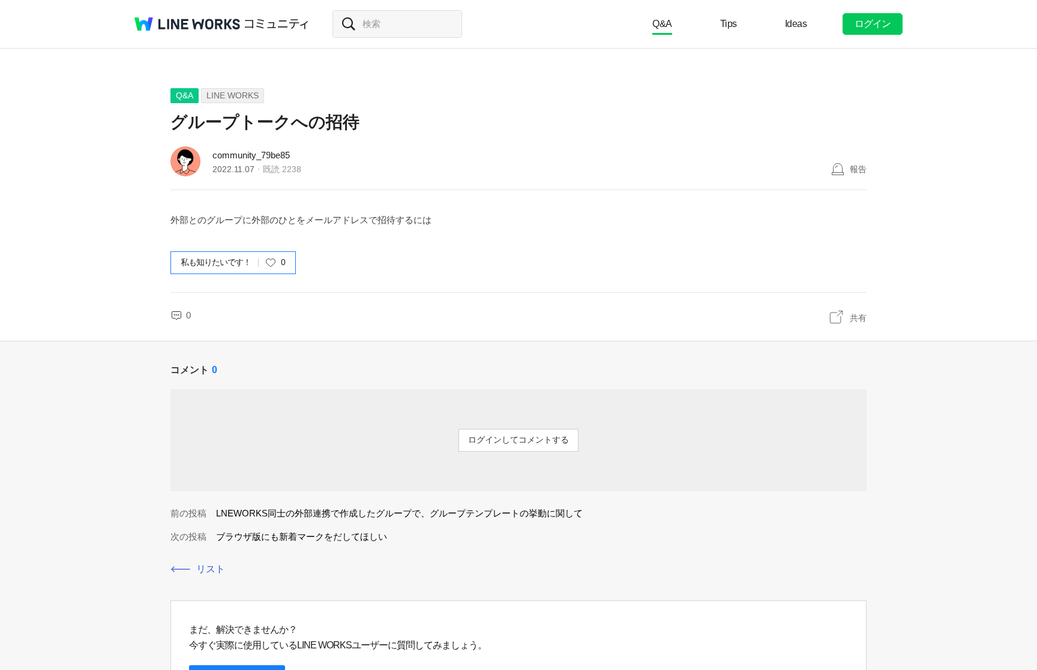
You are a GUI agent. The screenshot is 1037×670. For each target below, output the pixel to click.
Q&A (662, 24)
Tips (728, 24)
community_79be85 (251, 155)
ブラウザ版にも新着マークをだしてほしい (301, 536)
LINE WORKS (232, 95)
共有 (858, 318)
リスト (210, 569)
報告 (858, 169)
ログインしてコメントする (518, 439)
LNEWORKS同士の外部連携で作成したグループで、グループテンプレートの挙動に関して (399, 513)
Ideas (796, 24)
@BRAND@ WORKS (187, 24)
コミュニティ (276, 24)
